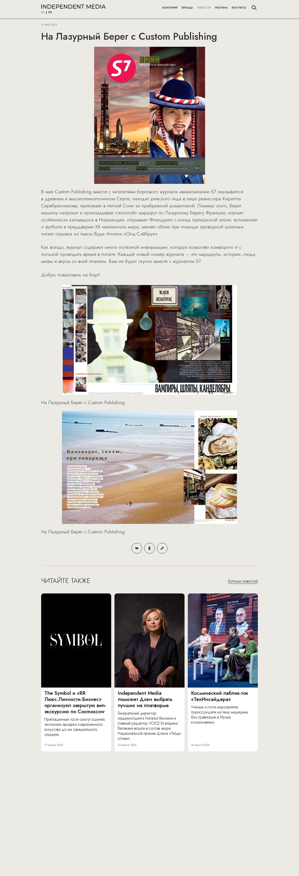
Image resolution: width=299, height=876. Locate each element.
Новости (204, 8)
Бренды (187, 8)
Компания (169, 8)
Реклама (221, 8)
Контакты (239, 8)
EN (50, 12)
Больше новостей (243, 581)
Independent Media (73, 6)
